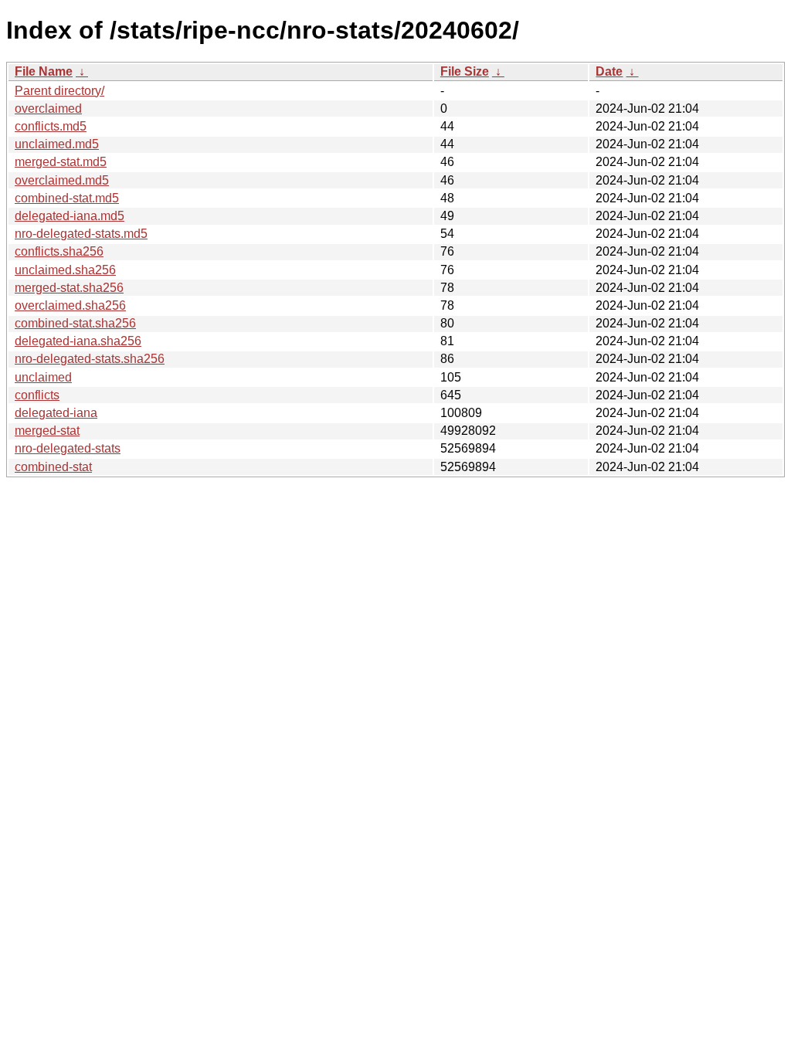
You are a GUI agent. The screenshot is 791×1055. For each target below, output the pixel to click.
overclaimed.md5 (62, 180)
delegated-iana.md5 (69, 215)
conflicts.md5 (51, 126)
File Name (44, 71)
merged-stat (47, 430)
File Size (464, 71)
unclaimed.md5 (57, 144)
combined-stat (53, 466)
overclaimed (48, 108)
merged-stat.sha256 (69, 287)
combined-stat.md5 (67, 198)
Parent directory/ (59, 90)
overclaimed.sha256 (70, 305)
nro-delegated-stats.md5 (81, 233)
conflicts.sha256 (59, 251)
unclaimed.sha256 (65, 269)
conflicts (37, 395)
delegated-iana (56, 412)
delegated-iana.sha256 (78, 341)
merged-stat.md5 (61, 161)
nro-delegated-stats (68, 448)
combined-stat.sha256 (75, 323)
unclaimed (43, 377)
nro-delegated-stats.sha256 (90, 358)
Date (609, 71)
